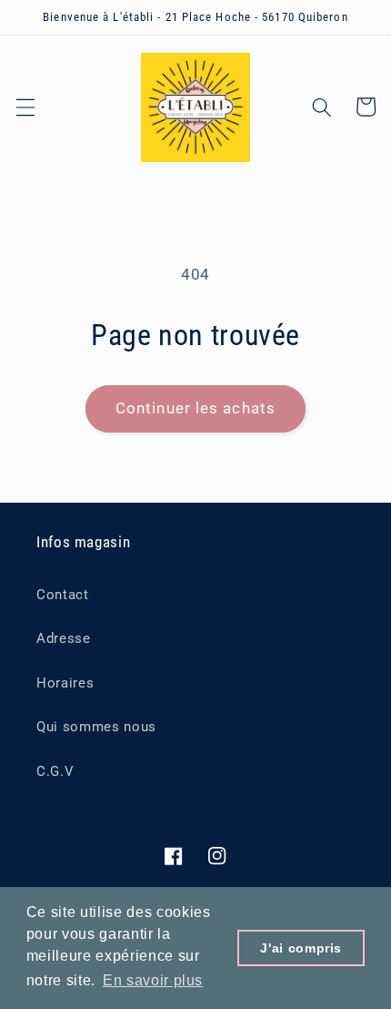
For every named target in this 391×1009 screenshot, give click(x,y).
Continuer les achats (195, 408)
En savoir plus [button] (153, 980)
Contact (62, 594)
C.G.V (55, 771)
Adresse (63, 638)
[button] (24, 106)
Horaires (65, 683)
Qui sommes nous (96, 727)
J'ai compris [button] (301, 948)
